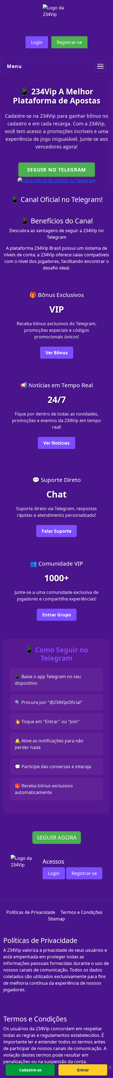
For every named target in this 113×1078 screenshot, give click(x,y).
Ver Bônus (57, 353)
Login (37, 42)
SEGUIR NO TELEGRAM (56, 169)
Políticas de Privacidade (30, 912)
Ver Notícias (56, 443)
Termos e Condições (82, 912)
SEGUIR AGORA (57, 837)
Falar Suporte (56, 531)
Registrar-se (69, 42)
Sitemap (56, 919)
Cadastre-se (30, 1070)
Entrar (83, 1070)
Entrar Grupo (56, 615)
